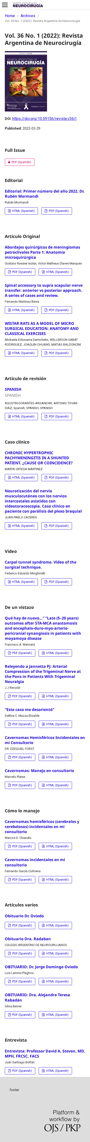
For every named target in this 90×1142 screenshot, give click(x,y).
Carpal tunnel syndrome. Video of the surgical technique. (40, 564)
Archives (28, 16)
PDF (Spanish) (18, 162)
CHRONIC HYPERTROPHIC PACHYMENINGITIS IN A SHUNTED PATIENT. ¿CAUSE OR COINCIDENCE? (39, 458)
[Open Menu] (5, 5)
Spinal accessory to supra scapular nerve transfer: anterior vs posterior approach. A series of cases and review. (44, 290)
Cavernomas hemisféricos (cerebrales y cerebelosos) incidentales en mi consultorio (42, 826)
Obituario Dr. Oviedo (24, 916)
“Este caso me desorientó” (29, 709)
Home (10, 16)
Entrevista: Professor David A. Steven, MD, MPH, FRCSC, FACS (45, 1053)
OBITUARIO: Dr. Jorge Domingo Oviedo (41, 966)
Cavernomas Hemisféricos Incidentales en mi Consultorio (45, 740)
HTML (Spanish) (23, 211)
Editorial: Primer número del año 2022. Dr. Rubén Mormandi (44, 193)
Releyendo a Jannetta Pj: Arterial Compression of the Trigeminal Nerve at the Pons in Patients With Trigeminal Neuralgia (43, 674)
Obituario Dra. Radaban (28, 938)
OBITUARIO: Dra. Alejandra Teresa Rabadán (37, 997)
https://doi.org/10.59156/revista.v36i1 (44, 118)
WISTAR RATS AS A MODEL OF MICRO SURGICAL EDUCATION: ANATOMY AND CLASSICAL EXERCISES (42, 328)
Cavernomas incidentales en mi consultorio (35, 862)
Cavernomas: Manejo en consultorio (39, 770)
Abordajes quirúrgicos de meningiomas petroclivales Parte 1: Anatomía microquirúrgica (42, 252)
